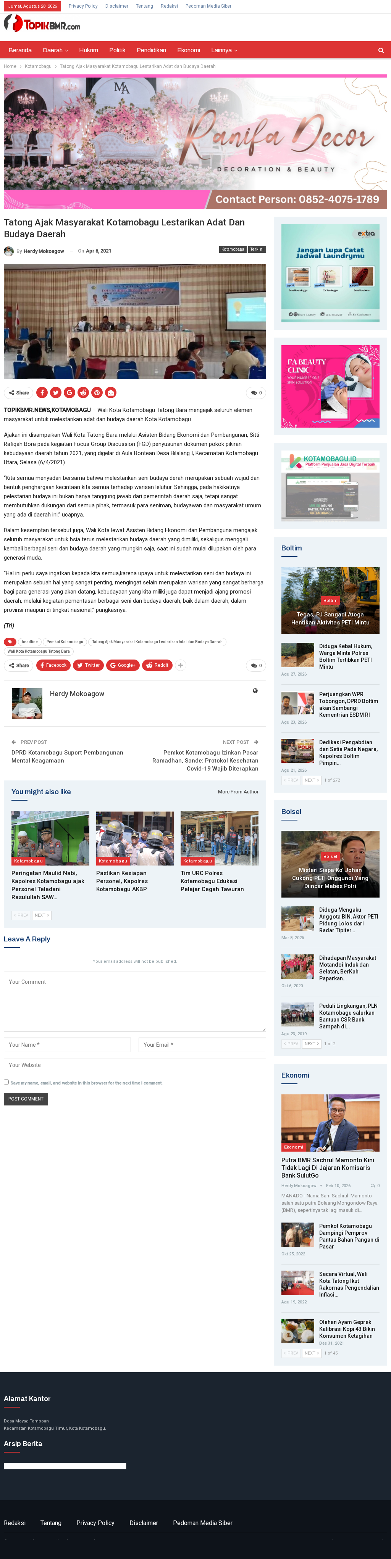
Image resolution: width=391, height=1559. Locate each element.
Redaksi (169, 6)
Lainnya (221, 50)
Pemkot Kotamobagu (65, 642)
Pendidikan (151, 50)
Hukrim (88, 50)
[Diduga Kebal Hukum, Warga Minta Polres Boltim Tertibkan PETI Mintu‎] (297, 655)
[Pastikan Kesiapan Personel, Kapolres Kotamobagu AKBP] (135, 838)
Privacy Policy (83, 6)
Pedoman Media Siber (208, 6)
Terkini (257, 249)
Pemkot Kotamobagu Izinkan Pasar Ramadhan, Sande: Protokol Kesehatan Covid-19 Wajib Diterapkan (205, 760)
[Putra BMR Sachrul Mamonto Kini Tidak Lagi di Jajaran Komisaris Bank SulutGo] (330, 1122)
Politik (117, 50)
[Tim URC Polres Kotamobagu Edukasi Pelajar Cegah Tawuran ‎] (220, 838)
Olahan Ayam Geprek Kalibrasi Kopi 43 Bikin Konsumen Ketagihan (347, 1329)
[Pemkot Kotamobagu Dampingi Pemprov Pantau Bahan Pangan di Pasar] (297, 1235)
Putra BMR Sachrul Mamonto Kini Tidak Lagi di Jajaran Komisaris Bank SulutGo (327, 1168)
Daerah (53, 50)
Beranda (20, 50)
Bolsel (330, 856)
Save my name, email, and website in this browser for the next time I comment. (87, 1083)
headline (30, 642)
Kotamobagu (232, 249)
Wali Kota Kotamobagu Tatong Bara (39, 651)
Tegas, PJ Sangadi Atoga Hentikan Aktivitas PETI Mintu (330, 618)
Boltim (330, 600)
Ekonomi (188, 50)
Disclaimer (116, 6)
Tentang (144, 6)
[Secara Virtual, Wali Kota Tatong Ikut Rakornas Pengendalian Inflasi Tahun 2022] (297, 1283)
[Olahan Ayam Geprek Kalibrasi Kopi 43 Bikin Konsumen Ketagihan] (297, 1331)
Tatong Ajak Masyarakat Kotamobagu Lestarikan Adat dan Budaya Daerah (157, 642)
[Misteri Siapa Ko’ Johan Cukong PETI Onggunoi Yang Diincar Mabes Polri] (330, 864)
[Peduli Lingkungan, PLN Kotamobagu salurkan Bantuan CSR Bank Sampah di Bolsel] (297, 1014)
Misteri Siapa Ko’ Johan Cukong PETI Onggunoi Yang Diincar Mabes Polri (330, 878)
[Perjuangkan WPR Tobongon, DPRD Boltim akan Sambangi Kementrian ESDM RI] (297, 703)
